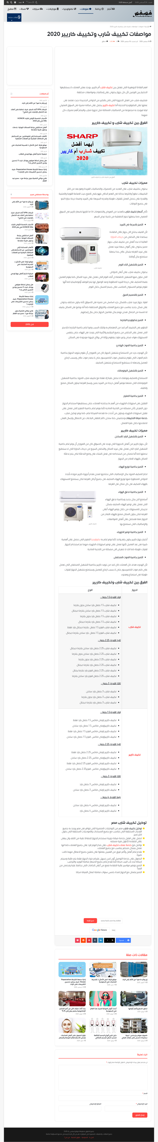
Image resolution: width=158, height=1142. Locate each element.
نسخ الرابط (90, 920)
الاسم (144, 1093)
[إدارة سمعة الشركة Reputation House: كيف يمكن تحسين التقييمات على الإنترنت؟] (72, 969)
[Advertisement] (103, 64)
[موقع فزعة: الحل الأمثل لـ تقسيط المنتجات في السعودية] (103, 969)
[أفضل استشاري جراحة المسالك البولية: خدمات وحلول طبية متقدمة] (42, 239)
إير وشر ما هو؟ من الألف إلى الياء (134, 979)
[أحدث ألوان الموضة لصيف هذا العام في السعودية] (103, 998)
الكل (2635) (29, 324)
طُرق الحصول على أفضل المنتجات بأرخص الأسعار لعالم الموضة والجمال (72, 1036)
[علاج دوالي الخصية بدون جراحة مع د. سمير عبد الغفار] (42, 314)
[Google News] (99, 930)
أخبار (109, 9)
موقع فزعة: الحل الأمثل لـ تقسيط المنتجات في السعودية (104, 980)
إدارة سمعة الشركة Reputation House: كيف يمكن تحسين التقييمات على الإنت (73, 982)
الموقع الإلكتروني (95, 1104)
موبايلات (52, 9)
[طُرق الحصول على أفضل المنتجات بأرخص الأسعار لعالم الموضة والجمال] (72, 1025)
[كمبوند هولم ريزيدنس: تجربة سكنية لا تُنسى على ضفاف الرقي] (133, 1025)
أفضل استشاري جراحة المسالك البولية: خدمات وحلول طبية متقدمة (24, 238)
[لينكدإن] (100, 940)
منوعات (85, 9)
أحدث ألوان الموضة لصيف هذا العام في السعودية (103, 1009)
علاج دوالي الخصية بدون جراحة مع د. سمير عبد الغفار (23, 312)
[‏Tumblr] (94, 940)
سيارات (36, 9)
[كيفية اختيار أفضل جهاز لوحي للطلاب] (42, 277)
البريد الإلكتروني (141, 1104)
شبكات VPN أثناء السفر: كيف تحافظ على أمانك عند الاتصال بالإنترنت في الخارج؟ (22, 215)
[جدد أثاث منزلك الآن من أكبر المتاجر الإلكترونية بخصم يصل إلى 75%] (72, 998)
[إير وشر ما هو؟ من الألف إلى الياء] (133, 969)
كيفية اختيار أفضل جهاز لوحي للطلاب (22, 275)
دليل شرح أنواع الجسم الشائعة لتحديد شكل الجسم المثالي (105, 1036)
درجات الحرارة (117, 237)
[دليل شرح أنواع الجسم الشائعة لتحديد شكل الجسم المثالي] (103, 1025)
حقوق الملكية (75, 1137)
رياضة (98, 9)
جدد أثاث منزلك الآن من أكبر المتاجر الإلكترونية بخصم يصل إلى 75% (72, 1009)
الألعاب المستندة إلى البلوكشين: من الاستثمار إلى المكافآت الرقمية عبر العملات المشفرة (22, 251)
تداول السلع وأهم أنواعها (137, 1008)
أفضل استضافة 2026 (125, 2)
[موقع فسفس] (142, 13)
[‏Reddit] (83, 940)
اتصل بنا (91, 1137)
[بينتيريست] (89, 940)
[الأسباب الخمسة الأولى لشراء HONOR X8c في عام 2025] (42, 228)
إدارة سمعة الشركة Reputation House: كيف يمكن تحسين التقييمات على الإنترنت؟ (22, 300)
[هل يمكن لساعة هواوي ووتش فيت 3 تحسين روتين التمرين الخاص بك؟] (42, 288)
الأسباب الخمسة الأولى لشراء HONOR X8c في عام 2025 (22, 226)
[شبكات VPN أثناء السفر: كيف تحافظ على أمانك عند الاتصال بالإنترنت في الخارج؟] (42, 216)
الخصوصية (85, 1137)
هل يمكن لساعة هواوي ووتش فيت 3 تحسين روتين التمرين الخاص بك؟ (22, 287)
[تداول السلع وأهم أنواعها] (133, 998)
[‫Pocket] (77, 940)
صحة (23, 9)
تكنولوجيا (68, 9)
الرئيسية (147, 26)
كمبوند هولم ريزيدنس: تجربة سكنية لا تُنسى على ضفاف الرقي (134, 1036)
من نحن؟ (67, 1137)
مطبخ (11, 9)
